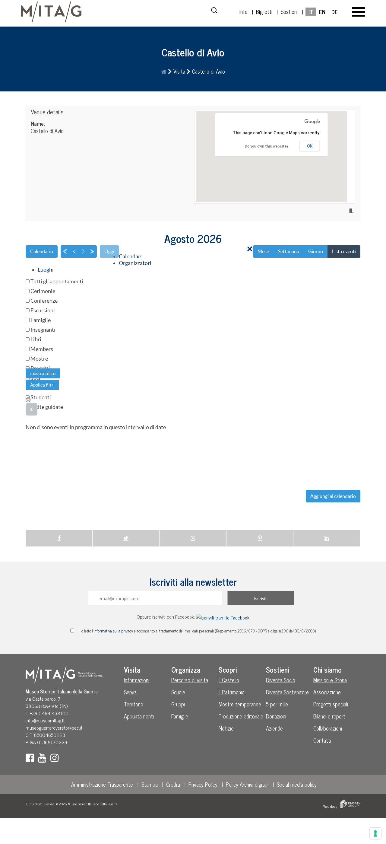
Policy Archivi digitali (247, 784)
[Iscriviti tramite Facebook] (222, 616)
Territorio (133, 703)
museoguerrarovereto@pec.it (54, 727)
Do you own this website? (267, 146)
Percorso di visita (189, 679)
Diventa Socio (280, 679)
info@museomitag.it (45, 720)
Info (243, 11)
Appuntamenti (139, 716)
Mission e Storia (330, 679)
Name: (38, 123)
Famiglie (179, 716)
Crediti (173, 784)
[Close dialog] (250, 249)
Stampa (149, 784)
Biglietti (264, 11)
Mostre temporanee (240, 703)
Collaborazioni (327, 728)
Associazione (327, 691)
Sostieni (289, 11)
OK (309, 146)
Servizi (131, 691)
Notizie (226, 728)
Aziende (274, 728)
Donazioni (276, 716)
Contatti (322, 740)
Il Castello (229, 679)
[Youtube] (43, 759)
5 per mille (277, 703)
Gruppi (178, 703)
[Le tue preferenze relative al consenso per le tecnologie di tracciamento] (375, 833)
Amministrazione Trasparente (102, 784)
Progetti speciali (330, 703)
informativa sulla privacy (113, 630)
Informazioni (136, 679)
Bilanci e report (329, 716)
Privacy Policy (202, 784)
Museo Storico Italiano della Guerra (93, 804)
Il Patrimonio (232, 691)
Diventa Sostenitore (287, 691)
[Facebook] (31, 759)
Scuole (178, 691)
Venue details (47, 111)
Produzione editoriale (241, 716)
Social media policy (297, 784)
